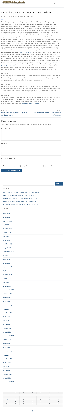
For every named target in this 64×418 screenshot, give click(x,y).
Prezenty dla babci (25, 52)
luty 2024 (6, 320)
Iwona (4, 16)
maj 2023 (6, 355)
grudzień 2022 (7, 374)
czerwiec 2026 (7, 221)
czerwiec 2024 (7, 305)
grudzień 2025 (7, 244)
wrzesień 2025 (7, 255)
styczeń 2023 (7, 370)
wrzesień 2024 (7, 294)
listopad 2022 (7, 378)
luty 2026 (6, 236)
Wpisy (21, 16)
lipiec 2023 (6, 347)
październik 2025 (8, 251)
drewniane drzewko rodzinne (31, 104)
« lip (31, 411)
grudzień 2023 (7, 328)
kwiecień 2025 (7, 274)
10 (7, 399)
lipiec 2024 (6, 301)
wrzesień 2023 (7, 340)
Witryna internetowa (8, 158)
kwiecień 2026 (7, 228)
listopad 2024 (7, 286)
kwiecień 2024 (7, 313)
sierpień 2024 (7, 297)
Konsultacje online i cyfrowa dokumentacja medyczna (20, 198)
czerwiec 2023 (7, 351)
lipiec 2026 (6, 217)
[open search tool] (54, 4)
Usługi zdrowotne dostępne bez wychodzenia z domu (20, 201)
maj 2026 (6, 225)
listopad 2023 (7, 332)
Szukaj (58, 183)
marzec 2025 (7, 278)
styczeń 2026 (7, 240)
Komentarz (5, 128)
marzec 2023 (7, 363)
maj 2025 (6, 271)
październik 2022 (8, 382)
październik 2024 (8, 290)
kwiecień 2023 (7, 359)
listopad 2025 (7, 248)
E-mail (3, 151)
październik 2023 (8, 336)
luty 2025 (6, 282)
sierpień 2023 (7, 343)
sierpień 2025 (7, 259)
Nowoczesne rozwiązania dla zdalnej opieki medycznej (20, 204)
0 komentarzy (29, 16)
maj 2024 (6, 309)
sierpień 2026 (7, 213)
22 (49, 401)
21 (40, 401)
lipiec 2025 (6, 263)
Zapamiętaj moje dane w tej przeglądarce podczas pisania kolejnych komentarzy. (29, 166)
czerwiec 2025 (7, 267)
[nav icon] (59, 3)
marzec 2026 (7, 232)
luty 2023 (6, 366)
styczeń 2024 (7, 324)
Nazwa (4, 143)
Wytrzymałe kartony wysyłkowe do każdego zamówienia (21, 192)
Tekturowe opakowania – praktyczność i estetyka (18, 195)
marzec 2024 (7, 317)
